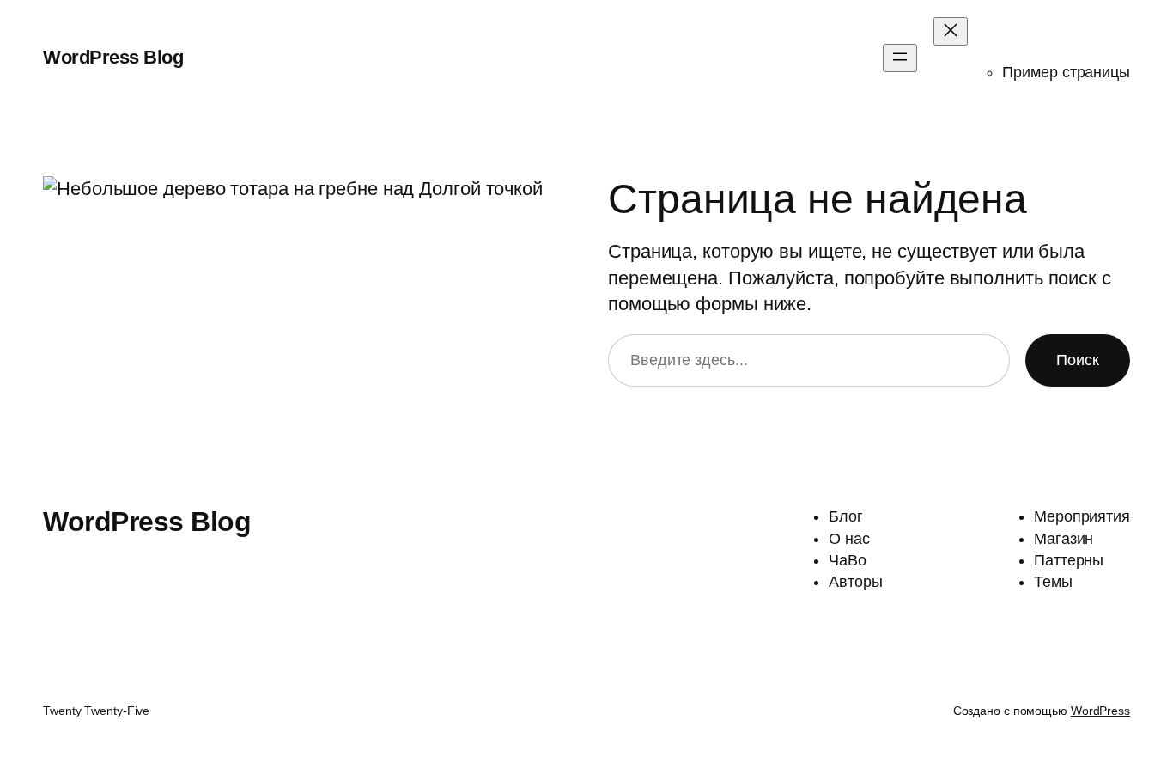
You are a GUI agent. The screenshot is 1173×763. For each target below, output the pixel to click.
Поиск (1077, 360)
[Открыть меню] (900, 58)
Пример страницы (1066, 72)
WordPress (1100, 710)
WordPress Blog (113, 57)
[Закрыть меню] (950, 31)
